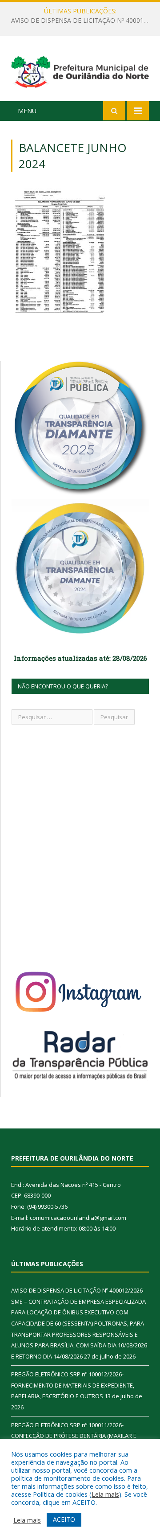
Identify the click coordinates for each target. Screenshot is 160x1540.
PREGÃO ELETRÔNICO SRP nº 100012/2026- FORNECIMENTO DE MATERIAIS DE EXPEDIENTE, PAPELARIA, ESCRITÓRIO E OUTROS (82, 20)
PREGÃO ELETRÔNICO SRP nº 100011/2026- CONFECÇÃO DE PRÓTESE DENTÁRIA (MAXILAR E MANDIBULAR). (73, 1436)
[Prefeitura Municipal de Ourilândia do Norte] (80, 70)
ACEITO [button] (64, 1519)
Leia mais (105, 1494)
